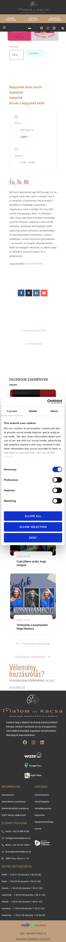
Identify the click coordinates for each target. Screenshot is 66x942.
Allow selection (33, 526)
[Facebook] (42, 28)
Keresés (13, 46)
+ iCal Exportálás (34, 344)
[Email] (44, 293)
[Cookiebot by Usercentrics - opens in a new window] (47, 401)
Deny (33, 537)
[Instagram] (48, 28)
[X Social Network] (28, 293)
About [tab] (54, 410)
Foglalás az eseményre (30, 656)
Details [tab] (33, 410)
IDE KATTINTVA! (34, 263)
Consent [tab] (12, 410)
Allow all (33, 515)
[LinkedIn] (36, 293)
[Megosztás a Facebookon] (21, 293)
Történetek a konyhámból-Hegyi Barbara (33, 626)
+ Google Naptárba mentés (33, 330)
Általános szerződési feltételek (33, 939)
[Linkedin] (54, 28)
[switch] (57, 479)
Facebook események (36, 643)
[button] (4, 27)
